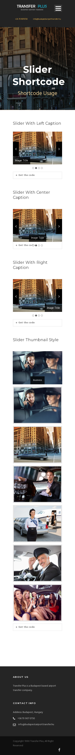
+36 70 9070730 (21, 19)
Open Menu (58, 8)
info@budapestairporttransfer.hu (47, 19)
